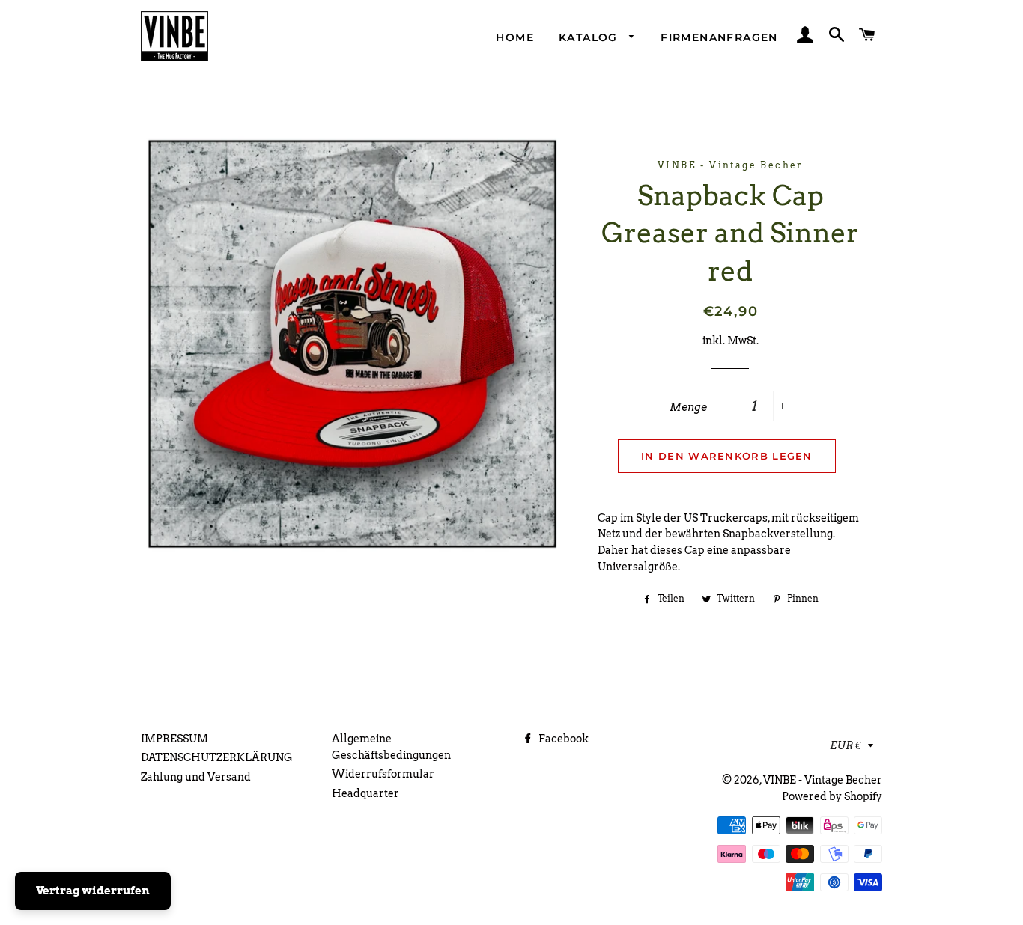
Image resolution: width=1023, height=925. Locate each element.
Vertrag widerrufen (93, 890)
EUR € (845, 745)
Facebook (562, 739)
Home (515, 37)
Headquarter (365, 793)
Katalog (590, 37)
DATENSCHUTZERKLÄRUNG (217, 757)
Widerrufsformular (383, 774)
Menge (688, 407)
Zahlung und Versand (196, 777)
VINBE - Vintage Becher (822, 780)
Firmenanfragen (719, 37)
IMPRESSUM (174, 739)
